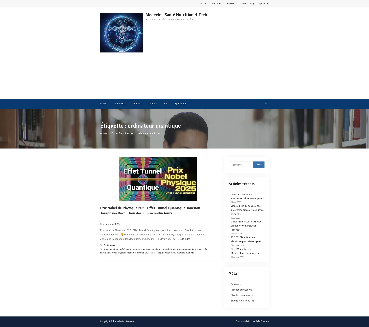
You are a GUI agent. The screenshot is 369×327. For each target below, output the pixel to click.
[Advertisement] (184, 77)
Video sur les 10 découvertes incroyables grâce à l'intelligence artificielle (247, 210)
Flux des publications (241, 289)
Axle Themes (262, 321)
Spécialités (216, 3)
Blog (252, 3)
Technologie (109, 245)
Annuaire (230, 3)
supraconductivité (185, 252)
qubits (103, 252)
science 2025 (143, 252)
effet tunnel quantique (131, 249)
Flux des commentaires (242, 295)
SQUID (154, 252)
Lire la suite (184, 238)
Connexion (236, 284)
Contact (242, 3)
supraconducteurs (166, 252)
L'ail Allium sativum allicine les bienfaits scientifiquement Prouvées (246, 225)
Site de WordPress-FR (242, 300)
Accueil (203, 3)
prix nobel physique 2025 (195, 249)
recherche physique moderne (121, 252)
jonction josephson (152, 249)
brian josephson (111, 249)
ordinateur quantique (172, 249)
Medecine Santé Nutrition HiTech (176, 14)
